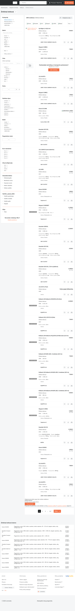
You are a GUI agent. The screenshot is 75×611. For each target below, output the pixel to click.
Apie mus (4, 579)
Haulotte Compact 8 (6, 545)
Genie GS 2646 (43, 108)
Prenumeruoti (30, 504)
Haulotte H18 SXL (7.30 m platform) (48, 266)
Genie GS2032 (5, 567)
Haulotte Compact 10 (6, 536)
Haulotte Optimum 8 (6, 549)
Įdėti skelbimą (53, 69)
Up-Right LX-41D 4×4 (44, 28)
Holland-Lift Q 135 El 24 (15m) (47, 317)
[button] (68, 42)
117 (50, 511)
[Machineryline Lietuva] (6, 2)
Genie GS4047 (5, 553)
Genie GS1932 (5, 527)
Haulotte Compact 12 (6, 531)
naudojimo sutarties (61, 505)
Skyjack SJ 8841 (43, 409)
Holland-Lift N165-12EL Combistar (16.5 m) (50, 354)
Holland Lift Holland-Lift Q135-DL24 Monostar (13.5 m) (53, 335)
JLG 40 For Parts (43, 286)
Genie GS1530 (43, 189)
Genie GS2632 (43, 447)
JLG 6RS (41, 169)
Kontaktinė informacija (7, 584)
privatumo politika (52, 505)
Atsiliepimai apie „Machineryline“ (26, 587)
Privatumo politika (23, 582)
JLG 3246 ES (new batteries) (46, 149)
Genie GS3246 (5, 540)
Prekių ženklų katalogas (24, 589)
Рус (5, 590)
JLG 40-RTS (42, 76)
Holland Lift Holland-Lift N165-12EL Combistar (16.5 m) (54, 372)
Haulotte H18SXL (43, 226)
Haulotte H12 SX (43, 427)
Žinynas (3, 582)
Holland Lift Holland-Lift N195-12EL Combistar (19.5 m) (54, 390)
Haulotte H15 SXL (43, 129)
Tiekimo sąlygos (23, 579)
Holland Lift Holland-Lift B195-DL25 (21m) (50, 299)
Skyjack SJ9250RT (44, 205)
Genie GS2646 (5, 562)
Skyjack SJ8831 (43, 47)
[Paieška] (21, 3)
